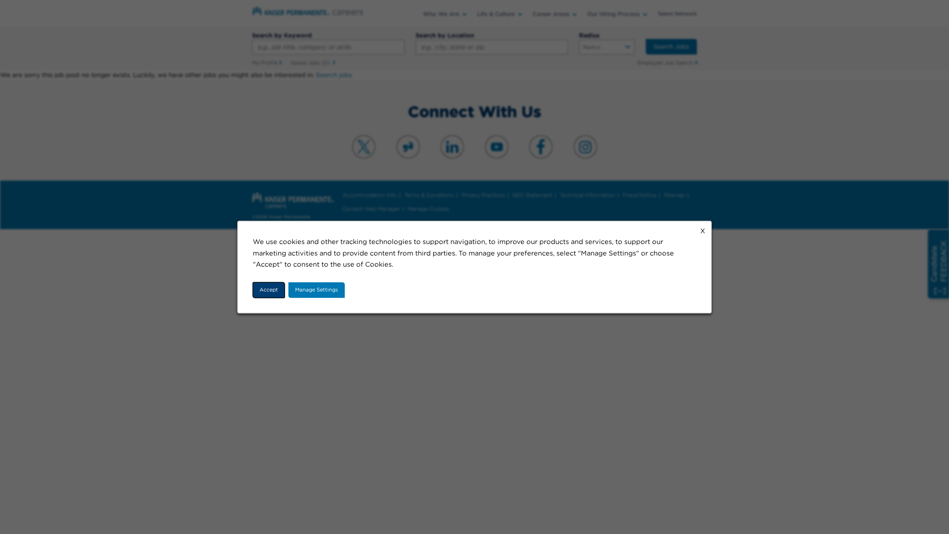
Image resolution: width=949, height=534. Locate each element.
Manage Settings (316, 290)
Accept (268, 290)
